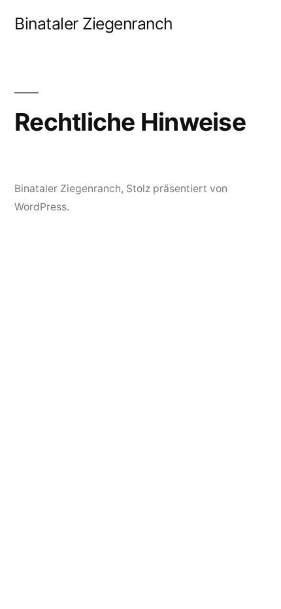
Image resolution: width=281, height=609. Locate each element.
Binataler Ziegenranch (93, 23)
